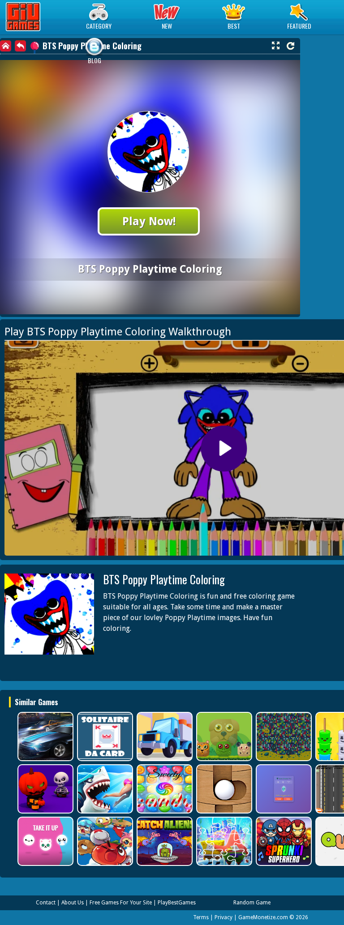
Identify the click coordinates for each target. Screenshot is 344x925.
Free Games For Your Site (121, 902)
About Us (72, 902)
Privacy (223, 917)
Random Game (252, 902)
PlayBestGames (177, 902)
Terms (201, 917)
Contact (46, 902)
